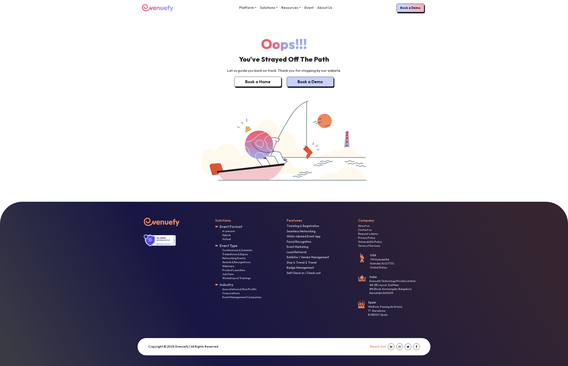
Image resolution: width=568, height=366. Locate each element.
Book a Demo (410, 8)
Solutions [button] (267, 8)
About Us (324, 8)
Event (309, 8)
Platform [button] (246, 8)
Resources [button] (289, 8)
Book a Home (257, 81)
